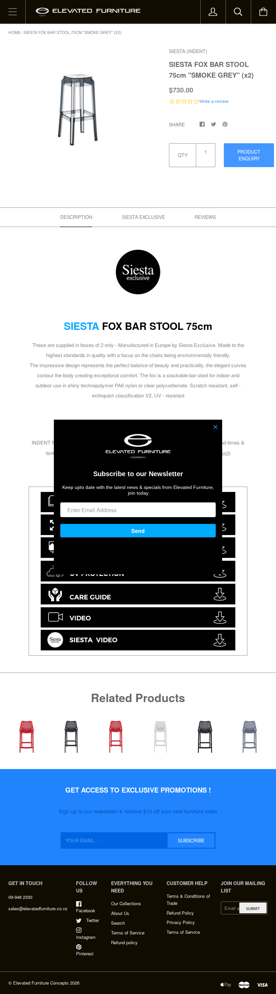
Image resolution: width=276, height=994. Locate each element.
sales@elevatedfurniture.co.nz (38, 908)
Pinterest (85, 953)
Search (118, 923)
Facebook (85, 910)
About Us (120, 913)
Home (14, 32)
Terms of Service (127, 932)
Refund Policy (180, 913)
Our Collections (126, 903)
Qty (182, 155)
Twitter (92, 920)
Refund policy (124, 942)
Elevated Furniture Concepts (41, 983)
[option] (78, 96)
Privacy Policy (181, 922)
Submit (253, 908)
